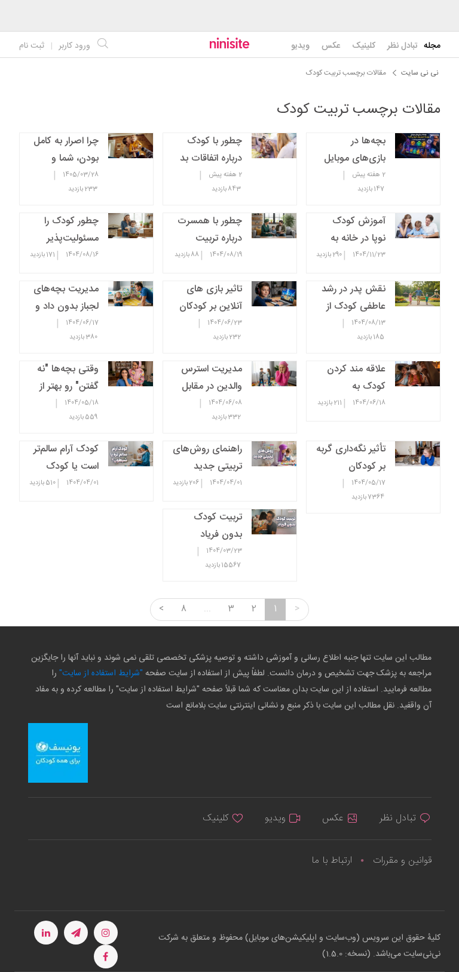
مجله (432, 46)
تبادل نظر (402, 46)
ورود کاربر (74, 46)
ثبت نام (31, 46)
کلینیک (363, 46)
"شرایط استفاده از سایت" (100, 673)
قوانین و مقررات (402, 861)
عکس (331, 46)
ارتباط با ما (331, 861)
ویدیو (300, 46)
